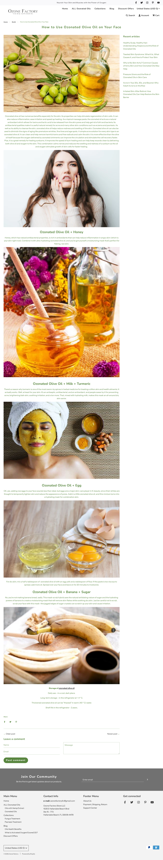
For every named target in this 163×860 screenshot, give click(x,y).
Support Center (90, 808)
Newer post (112, 734)
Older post (10, 734)
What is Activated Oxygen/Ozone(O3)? (21, 832)
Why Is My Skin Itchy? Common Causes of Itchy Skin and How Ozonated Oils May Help (141, 66)
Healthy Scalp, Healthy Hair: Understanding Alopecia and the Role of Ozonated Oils (140, 46)
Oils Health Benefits (13, 829)
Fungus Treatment (12, 818)
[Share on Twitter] (10, 722)
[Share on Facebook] (4, 722)
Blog (6, 826)
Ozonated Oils (11, 811)
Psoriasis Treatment (13, 822)
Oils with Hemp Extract (14, 808)
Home (65, 8)
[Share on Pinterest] (16, 722)
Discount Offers (126, 8)
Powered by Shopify (28, 854)
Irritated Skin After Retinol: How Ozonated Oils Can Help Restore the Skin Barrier (141, 94)
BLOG (14, 22)
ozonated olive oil (66, 688)
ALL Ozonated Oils (12, 805)
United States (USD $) (147, 8)
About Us (87, 801)
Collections (9, 815)
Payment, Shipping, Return (95, 804)
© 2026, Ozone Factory (11, 854)
